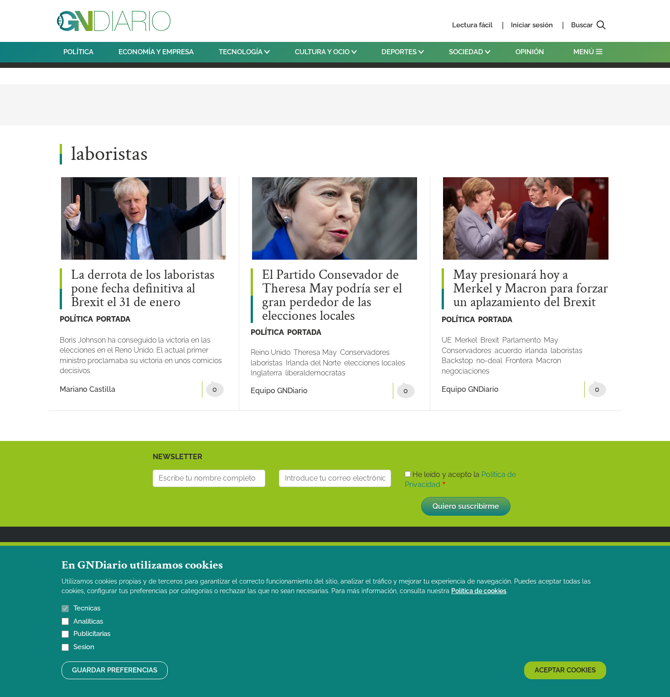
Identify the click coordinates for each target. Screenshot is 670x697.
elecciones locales (374, 363)
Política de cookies (478, 590)
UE (447, 340)
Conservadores (365, 352)
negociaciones (466, 371)
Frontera (519, 360)
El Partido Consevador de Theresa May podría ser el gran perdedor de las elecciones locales (332, 295)
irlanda (536, 350)
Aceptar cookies (565, 670)
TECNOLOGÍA (241, 52)
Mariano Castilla (87, 389)
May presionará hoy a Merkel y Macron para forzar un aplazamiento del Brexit (530, 288)
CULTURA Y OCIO (323, 52)
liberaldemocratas (315, 373)
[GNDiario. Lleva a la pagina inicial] (113, 21)
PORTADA (113, 319)
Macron (548, 360)
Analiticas (88, 621)
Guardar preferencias (114, 670)
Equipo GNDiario (279, 390)
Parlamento (521, 340)
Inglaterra (266, 373)
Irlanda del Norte (313, 363)
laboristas (267, 363)
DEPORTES (399, 52)
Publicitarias (91, 634)
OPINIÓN (529, 52)
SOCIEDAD (467, 52)
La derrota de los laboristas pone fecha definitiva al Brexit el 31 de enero (143, 288)
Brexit (489, 340)
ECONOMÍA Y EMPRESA (156, 52)
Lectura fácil (472, 25)
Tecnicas (86, 608)
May (551, 340)
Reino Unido (270, 352)
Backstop (457, 360)
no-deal (489, 360)
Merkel (466, 340)
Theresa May (315, 352)
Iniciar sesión (532, 25)
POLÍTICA (78, 52)
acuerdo (508, 350)
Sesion (83, 647)
